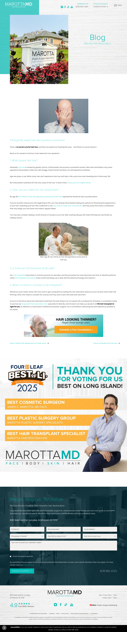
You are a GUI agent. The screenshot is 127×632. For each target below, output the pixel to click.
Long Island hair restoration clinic (35, 304)
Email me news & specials (23, 556)
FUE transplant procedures (25, 278)
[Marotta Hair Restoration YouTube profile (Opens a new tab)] (72, 6)
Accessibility (94, 613)
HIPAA (57, 613)
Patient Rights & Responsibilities (80, 613)
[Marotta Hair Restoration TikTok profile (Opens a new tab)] (68, 6)
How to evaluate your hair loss (105, 343)
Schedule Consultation (21, 571)
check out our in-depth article (79, 183)
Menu (120, 5)
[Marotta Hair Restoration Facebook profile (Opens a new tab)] (65, 6)
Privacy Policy (28, 565)
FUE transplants (19, 275)
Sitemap (52, 613)
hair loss (21, 167)
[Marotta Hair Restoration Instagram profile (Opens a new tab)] (62, 6)
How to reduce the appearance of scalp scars (28, 343)
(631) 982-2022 (82, 6)
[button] (4, 627)
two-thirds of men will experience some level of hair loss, (40, 196)
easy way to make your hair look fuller (68, 206)
